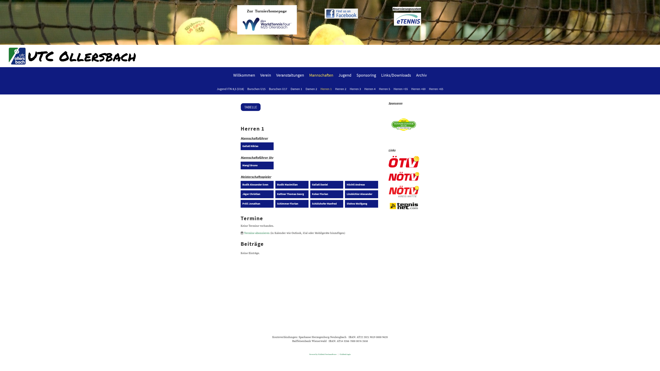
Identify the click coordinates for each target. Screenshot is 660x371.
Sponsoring (366, 75)
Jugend (344, 75)
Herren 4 (370, 89)
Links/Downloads (396, 75)
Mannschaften (321, 75)
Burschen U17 (278, 89)
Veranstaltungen (290, 75)
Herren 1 (326, 89)
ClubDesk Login (345, 354)
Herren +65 (436, 89)
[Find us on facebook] (341, 18)
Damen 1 (296, 89)
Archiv (421, 75)
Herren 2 (340, 89)
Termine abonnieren (257, 233)
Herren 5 (384, 89)
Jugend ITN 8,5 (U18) (230, 89)
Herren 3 (355, 89)
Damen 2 (311, 89)
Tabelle (250, 107)
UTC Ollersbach (82, 55)
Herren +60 (418, 89)
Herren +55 (401, 89)
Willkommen (244, 75)
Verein (265, 75)
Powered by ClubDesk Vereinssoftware (323, 354)
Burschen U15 (256, 89)
